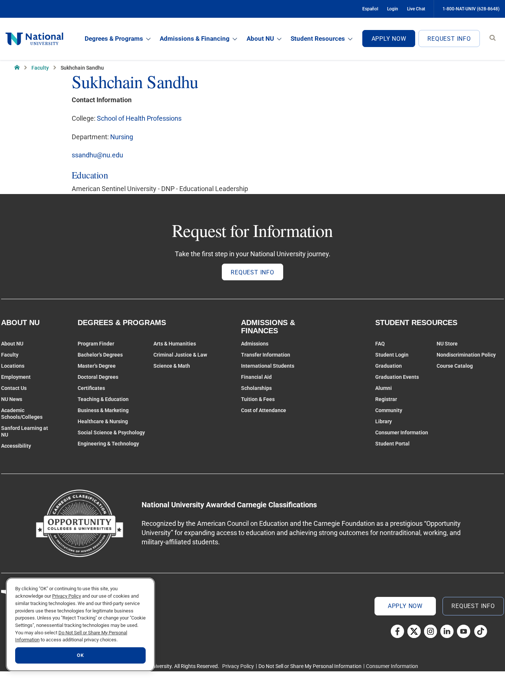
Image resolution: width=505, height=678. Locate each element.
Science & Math (171, 366)
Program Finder (96, 344)
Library (383, 421)
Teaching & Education (103, 399)
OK (80, 655)
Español (370, 8)
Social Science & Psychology (111, 432)
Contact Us (14, 388)
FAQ (380, 344)
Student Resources (318, 38)
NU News (11, 399)
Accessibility (16, 446)
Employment (16, 377)
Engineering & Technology (108, 444)
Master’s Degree (97, 366)
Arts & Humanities (174, 344)
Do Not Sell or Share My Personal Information (310, 666)
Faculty (40, 68)
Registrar (386, 399)
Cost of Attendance (263, 410)
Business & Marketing (103, 410)
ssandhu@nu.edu (97, 155)
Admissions (254, 344)
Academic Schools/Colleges (22, 413)
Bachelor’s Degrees (100, 355)
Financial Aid (256, 377)
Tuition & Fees (258, 399)
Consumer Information (401, 432)
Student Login (392, 355)
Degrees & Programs (114, 38)
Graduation (388, 366)
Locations (12, 366)
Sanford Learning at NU (24, 431)
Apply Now (389, 38)
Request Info (449, 38)
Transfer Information (265, 355)
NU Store (447, 344)
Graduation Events (397, 377)
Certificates (91, 388)
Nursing (121, 137)
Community (388, 410)
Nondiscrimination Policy (466, 355)
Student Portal (392, 444)
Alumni (383, 388)
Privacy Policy (238, 666)
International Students (267, 366)
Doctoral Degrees (98, 377)
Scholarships (256, 388)
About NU (260, 38)
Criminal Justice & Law (180, 355)
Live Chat (416, 8)
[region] (80, 624)
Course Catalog (455, 366)
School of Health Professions (139, 118)
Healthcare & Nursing (103, 421)
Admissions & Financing (195, 38)
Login (392, 8)
